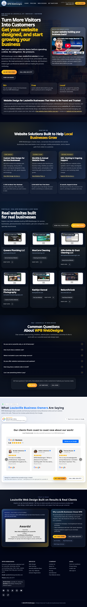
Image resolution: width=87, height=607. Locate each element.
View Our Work (8, 77)
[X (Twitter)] (8, 590)
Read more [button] (12, 464)
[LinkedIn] (3, 595)
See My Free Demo (9, 72)
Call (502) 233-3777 (26, 72)
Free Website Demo (54, 575)
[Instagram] (17, 590)
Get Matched (53, 3)
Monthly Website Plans (35, 568)
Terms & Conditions (74, 564)
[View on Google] (10, 451)
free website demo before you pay (47, 111)
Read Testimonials (67, 540)
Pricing (33, 3)
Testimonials (52, 568)
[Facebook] (3, 590)
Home (27, 3)
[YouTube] (21, 590)
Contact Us (52, 564)
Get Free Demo (60, 478)
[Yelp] (12, 590)
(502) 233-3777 (10, 578)
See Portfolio (57, 540)
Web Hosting (32, 566)
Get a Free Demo (78, 225)
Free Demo (80, 3)
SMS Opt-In (72, 570)
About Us (51, 566)
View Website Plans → (38, 176)
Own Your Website (34, 570)
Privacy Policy (73, 566)
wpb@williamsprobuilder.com (14, 575)
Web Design (42, 3)
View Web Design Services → (11, 176)
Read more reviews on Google (75, 419)
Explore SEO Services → (67, 176)
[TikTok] (8, 595)
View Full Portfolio (61, 225)
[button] (6, 459)
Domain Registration (35, 573)
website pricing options (74, 111)
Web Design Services (59, 544)
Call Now (55, 385)
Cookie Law (72, 568)
